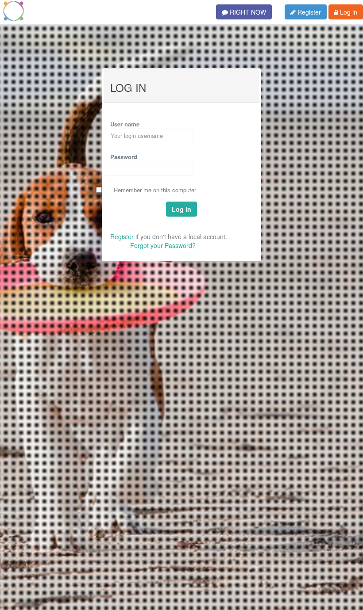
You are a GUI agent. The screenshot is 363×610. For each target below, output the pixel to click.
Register (308, 12)
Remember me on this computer (155, 190)
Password (123, 156)
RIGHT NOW (247, 12)
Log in (347, 12)
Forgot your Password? (163, 245)
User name (124, 124)
